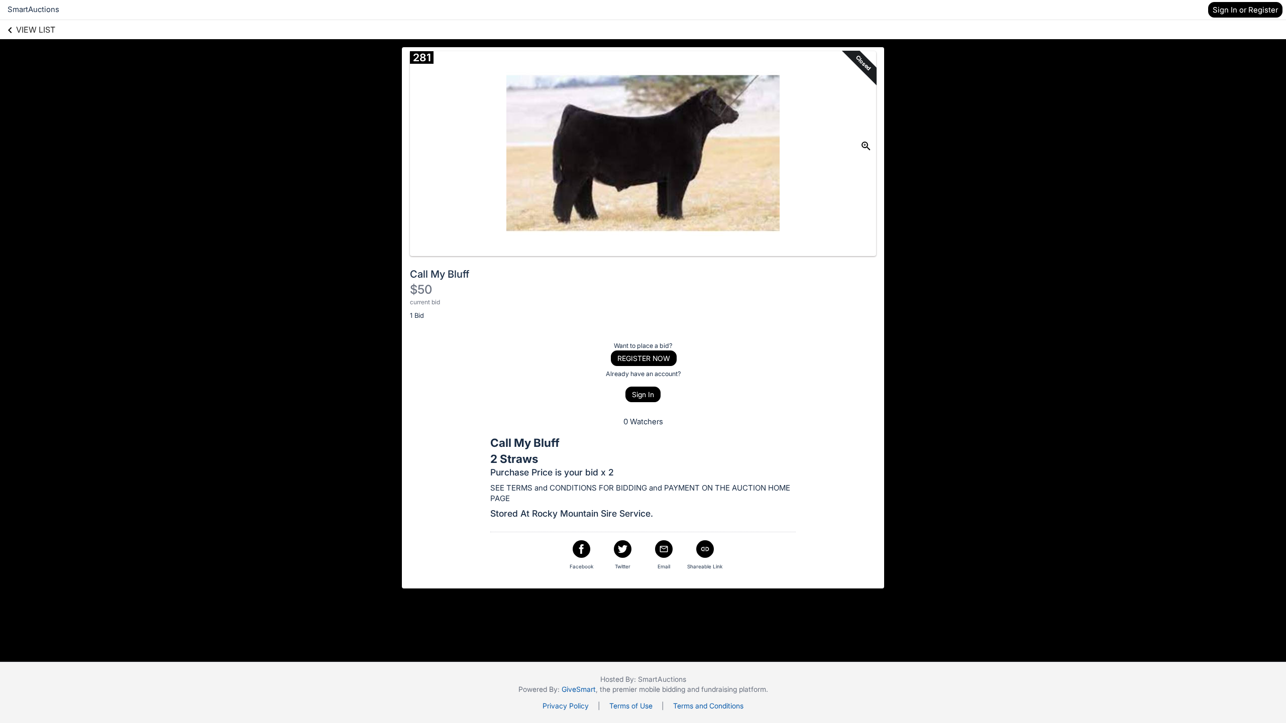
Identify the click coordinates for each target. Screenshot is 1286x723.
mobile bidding (662, 689)
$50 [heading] (421, 289)
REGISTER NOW (643, 358)
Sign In (643, 394)
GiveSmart (579, 689)
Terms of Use (631, 705)
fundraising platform (733, 689)
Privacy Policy (566, 705)
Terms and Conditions (708, 705)
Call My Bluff (439, 274)
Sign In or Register (1245, 10)
